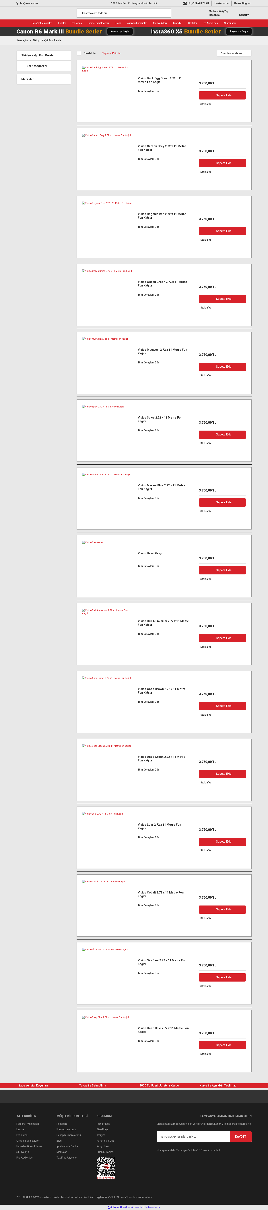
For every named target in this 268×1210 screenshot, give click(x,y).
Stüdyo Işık (22, 1152)
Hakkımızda (221, 3)
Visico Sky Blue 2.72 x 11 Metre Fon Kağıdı (162, 962)
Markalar (62, 1152)
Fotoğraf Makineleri (27, 1123)
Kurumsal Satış (105, 1140)
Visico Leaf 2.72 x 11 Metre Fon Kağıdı (159, 826)
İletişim (101, 1135)
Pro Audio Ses (24, 1157)
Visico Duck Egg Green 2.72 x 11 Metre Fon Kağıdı (160, 80)
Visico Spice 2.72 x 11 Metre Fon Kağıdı (160, 419)
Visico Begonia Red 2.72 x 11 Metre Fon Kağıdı (162, 215)
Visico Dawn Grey (150, 553)
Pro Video (22, 1135)
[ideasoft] (115, 1207)
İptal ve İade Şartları (68, 1146)
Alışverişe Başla (120, 31)
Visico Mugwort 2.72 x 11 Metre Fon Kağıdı (162, 351)
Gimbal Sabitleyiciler (28, 1140)
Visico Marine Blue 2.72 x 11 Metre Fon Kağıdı (161, 487)
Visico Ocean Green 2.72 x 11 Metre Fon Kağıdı (162, 283)
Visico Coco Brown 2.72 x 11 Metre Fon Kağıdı (162, 690)
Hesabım (62, 1123)
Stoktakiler (90, 53)
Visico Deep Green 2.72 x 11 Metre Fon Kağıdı (161, 758)
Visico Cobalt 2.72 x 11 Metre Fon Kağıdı (161, 894)
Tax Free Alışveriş (67, 1157)
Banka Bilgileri (243, 3)
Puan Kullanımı (105, 1152)
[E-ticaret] (133, 1207)
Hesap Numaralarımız (69, 1135)
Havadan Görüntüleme (29, 1146)
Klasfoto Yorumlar (67, 1129)
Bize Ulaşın (103, 1129)
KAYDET (240, 1136)
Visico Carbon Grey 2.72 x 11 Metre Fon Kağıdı (162, 148)
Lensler (20, 1129)
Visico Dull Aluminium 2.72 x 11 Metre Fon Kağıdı (163, 622)
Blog (59, 1140)
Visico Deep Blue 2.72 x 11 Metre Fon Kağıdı (163, 1030)
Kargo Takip (103, 1146)
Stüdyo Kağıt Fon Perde (47, 40)
